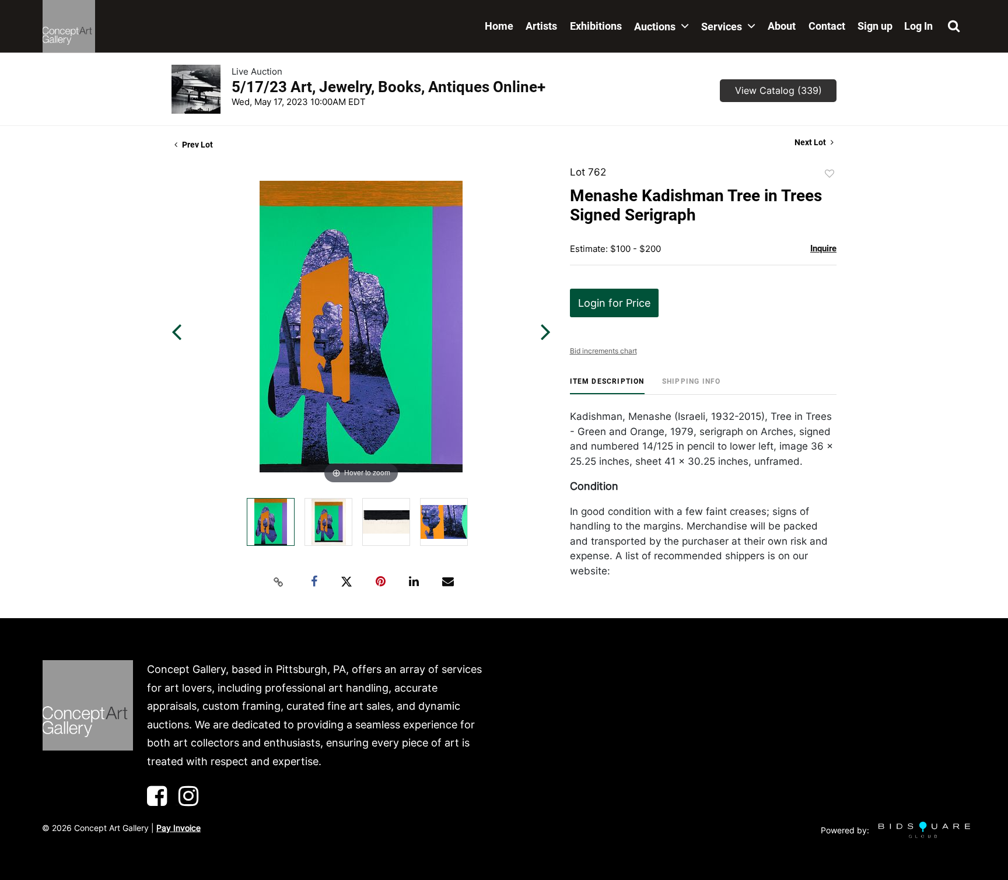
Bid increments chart (603, 350)
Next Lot (811, 142)
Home (499, 26)
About (782, 26)
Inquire (823, 248)
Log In (918, 26)
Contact (826, 26)
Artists (541, 26)
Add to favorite (829, 173)
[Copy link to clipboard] (279, 582)
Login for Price (614, 303)
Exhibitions (596, 26)
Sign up (875, 26)
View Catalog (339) (778, 90)
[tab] (607, 385)
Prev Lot (196, 144)
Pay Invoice (178, 828)
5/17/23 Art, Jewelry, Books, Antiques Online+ (388, 87)
